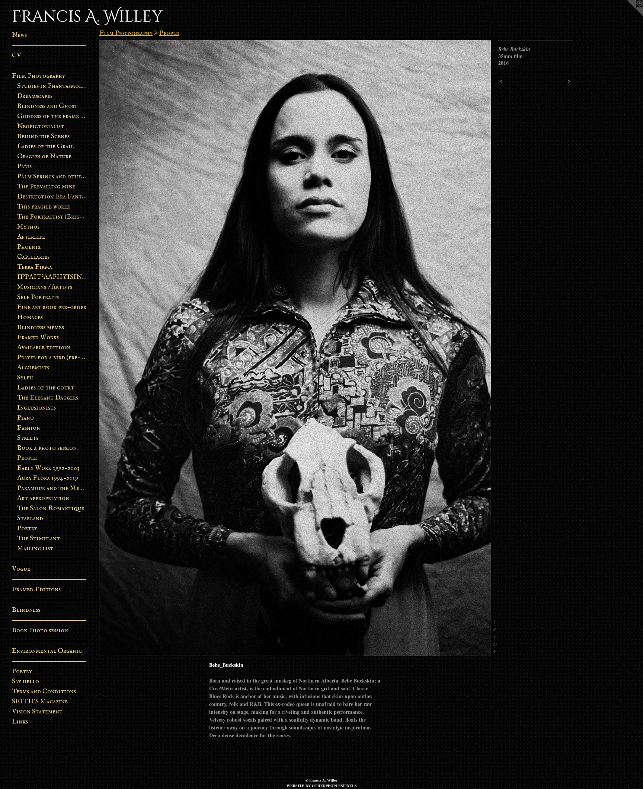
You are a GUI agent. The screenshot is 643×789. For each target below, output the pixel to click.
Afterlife (31, 237)
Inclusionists (36, 408)
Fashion (28, 428)
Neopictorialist (40, 126)
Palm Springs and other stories (52, 176)
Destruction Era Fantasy (52, 197)
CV (16, 55)
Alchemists (33, 367)
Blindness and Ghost (47, 106)
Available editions (43, 347)
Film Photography (38, 76)
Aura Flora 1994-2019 (47, 478)
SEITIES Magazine (40, 701)
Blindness (26, 610)
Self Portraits (38, 297)
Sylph (25, 377)
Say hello (25, 681)
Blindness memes (40, 327)
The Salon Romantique (50, 508)
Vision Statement (37, 711)
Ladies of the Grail (45, 146)
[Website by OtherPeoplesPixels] (628, 15)
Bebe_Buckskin (226, 665)
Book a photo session (47, 448)
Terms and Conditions (44, 691)
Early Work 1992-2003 (48, 468)
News (19, 35)
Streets (27, 438)
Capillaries (33, 257)
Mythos (28, 227)
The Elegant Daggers (47, 398)
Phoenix (29, 247)
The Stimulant (38, 538)
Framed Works (38, 337)
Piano (25, 418)
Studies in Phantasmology (52, 86)
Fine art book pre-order (51, 307)
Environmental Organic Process (49, 651)
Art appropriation (43, 498)
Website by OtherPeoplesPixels (322, 785)
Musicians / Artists (44, 287)
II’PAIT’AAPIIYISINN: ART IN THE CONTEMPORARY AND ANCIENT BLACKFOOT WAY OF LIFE (52, 277)
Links (20, 722)
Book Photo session (40, 630)
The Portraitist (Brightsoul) (52, 217)
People (27, 458)
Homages (30, 317)
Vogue (21, 569)
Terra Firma (34, 267)
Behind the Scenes (43, 136)
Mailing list (35, 548)
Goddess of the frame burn (52, 116)
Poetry (27, 528)
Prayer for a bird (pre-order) (52, 357)
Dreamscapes (34, 96)
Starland (30, 518)
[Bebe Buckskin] (295, 348)
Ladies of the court (45, 388)
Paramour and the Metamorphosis (52, 488)
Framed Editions (36, 589)
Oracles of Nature (44, 156)
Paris (24, 166)
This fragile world (44, 207)
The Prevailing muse (46, 186)
